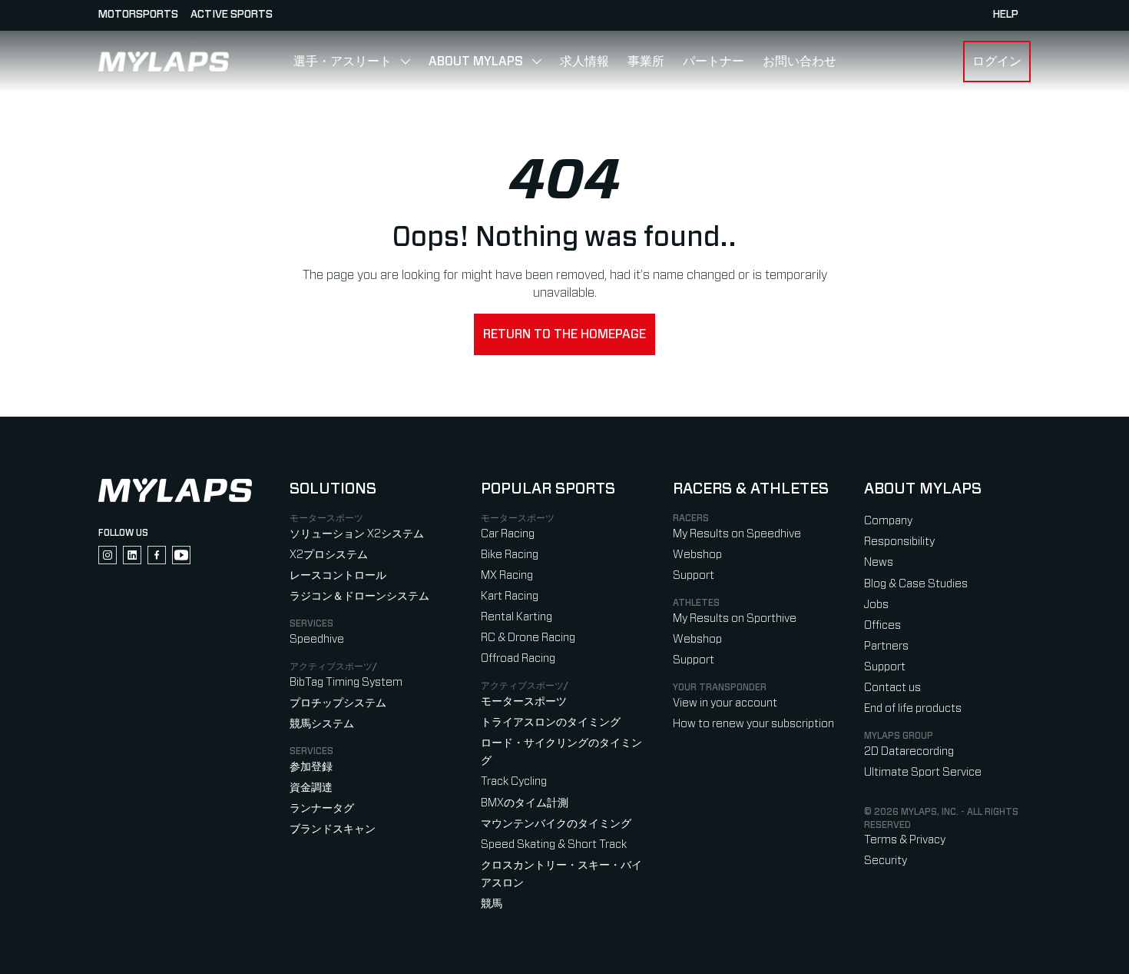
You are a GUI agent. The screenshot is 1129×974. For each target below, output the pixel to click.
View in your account (725, 703)
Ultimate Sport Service (923, 772)
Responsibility (899, 541)
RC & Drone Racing (528, 637)
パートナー (713, 61)
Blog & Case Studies (916, 584)
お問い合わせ (799, 61)
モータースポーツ (524, 701)
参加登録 (311, 767)
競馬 (491, 903)
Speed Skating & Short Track (554, 844)
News (878, 562)
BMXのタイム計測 (524, 803)
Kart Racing (509, 596)
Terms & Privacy (904, 840)
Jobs (876, 604)
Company (888, 521)
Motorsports (138, 14)
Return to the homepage (564, 334)
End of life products (913, 708)
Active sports (231, 14)
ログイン (996, 61)
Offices (882, 625)
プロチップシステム (338, 703)
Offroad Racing (518, 658)
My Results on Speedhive (737, 534)
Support (693, 575)
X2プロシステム (329, 554)
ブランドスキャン (333, 829)
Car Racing (508, 534)
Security (885, 860)
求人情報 (584, 61)
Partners (886, 646)
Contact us (892, 687)
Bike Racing (509, 554)
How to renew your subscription (753, 724)
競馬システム (322, 724)
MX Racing (507, 575)
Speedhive (317, 639)
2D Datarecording (909, 751)
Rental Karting (516, 617)
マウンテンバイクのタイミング (556, 823)
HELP (1005, 14)
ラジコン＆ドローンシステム (359, 596)
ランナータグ (322, 808)
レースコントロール (338, 575)
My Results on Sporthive (734, 618)
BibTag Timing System (346, 682)
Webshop (697, 554)
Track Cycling (514, 781)
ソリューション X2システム (357, 534)
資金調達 (311, 787)
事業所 (645, 61)
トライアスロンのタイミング (551, 722)
